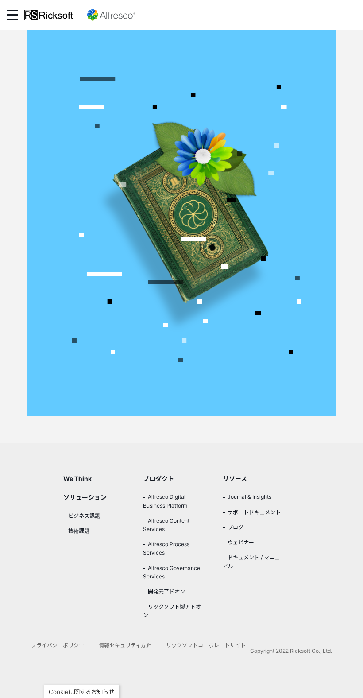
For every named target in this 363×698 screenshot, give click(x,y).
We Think (77, 478)
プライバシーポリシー (57, 645)
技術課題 (78, 530)
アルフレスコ (108, 15)
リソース (235, 478)
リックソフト (48, 15)
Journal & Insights (249, 496)
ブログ (235, 527)
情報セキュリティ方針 (125, 645)
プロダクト (158, 478)
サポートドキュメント (254, 512)
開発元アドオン (166, 591)
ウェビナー (241, 542)
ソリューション (85, 497)
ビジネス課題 (84, 515)
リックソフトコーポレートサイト (206, 645)
